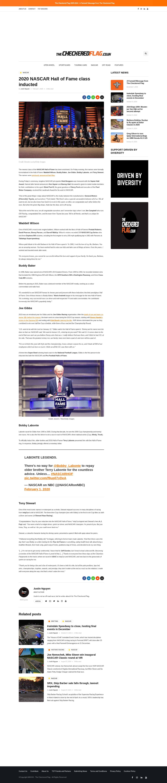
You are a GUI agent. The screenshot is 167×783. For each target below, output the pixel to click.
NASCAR (94, 65)
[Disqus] (61, 734)
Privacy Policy (115, 771)
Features (119, 65)
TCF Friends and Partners (61, 771)
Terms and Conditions (98, 771)
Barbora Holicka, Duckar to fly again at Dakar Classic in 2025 (137, 122)
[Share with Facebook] (84, 97)
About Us (22, 9)
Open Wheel (49, 65)
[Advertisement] (83, 28)
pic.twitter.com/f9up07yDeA (45, 478)
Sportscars (64, 65)
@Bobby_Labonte (67, 465)
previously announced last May (43, 175)
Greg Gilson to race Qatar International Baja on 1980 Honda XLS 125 (137, 136)
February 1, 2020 (37, 489)
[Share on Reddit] (98, 97)
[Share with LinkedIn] (89, 97)
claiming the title (61, 320)
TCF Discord (42, 9)
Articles (38, 601)
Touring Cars (80, 65)
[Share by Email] (102, 97)
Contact (31, 9)
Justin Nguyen (25, 89)
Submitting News (80, 771)
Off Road (106, 65)
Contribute (34, 771)
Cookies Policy (129, 771)
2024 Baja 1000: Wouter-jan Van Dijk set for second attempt (137, 109)
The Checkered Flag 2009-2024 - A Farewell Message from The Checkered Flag (84, 3)
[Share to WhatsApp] (93, 97)
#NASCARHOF (62, 474)
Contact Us (23, 771)
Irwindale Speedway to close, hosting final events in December (136, 96)
